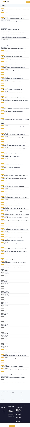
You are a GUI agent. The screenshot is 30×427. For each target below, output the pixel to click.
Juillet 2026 (2, 401)
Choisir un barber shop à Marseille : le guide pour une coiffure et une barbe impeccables (19, 411)
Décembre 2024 (22, 393)
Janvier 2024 (2, 392)
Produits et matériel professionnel (3, 414)
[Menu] (1, 2)
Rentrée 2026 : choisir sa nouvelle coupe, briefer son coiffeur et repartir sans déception (19, 414)
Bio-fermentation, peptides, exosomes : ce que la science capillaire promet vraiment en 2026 (19, 408)
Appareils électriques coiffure (3, 407)
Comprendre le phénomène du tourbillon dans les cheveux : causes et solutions (11, 414)
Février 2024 (12, 392)
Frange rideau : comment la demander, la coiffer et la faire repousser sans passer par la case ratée (19, 418)
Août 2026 (12, 401)
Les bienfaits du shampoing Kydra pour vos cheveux (11, 411)
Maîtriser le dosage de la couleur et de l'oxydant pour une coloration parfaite (11, 417)
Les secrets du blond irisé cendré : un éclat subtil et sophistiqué (11, 410)
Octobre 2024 (12, 393)
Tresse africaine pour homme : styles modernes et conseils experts (18, 421)
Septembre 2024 (3, 393)
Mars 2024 (22, 392)
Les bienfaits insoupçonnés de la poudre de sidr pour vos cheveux (11, 407)
